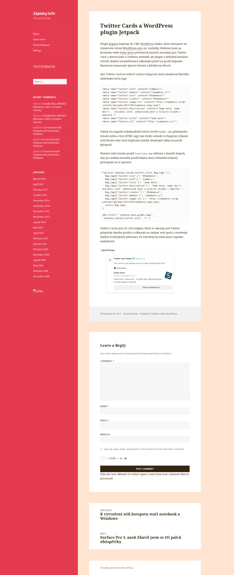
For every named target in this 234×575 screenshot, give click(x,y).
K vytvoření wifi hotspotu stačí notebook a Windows (47, 131)
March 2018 (39, 178)
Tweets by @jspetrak (44, 66)
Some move (39, 39)
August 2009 (39, 260)
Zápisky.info (44, 13)
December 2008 (41, 276)
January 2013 (40, 243)
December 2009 (41, 254)
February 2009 (40, 270)
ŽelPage (37, 50)
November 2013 (41, 216)
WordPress (147, 44)
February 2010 (40, 249)
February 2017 (40, 189)
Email (104, 420)
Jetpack (113, 44)
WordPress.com (132, 48)
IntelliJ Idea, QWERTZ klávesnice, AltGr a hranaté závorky (49, 107)
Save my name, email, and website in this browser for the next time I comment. (144, 449)
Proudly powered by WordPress (116, 567)
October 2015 (40, 195)
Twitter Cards (158, 313)
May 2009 (38, 265)
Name (104, 406)
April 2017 (38, 184)
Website (105, 434)
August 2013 (39, 222)
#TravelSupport (41, 44)
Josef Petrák (131, 313)
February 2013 (40, 238)
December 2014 (41, 200)
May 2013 (38, 227)
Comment (107, 361)
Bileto (36, 33)
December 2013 (41, 211)
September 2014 (41, 205)
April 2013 (38, 233)
